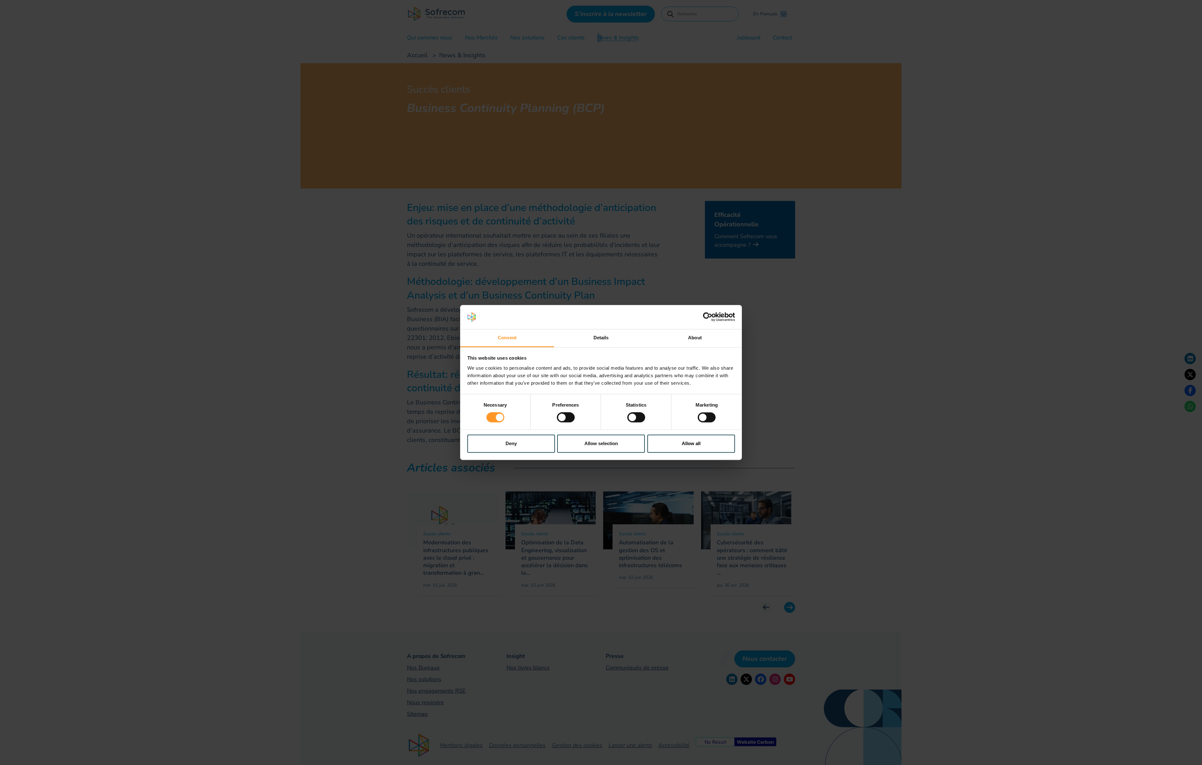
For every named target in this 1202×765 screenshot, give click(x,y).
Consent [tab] (507, 337)
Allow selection (601, 443)
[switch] (566, 418)
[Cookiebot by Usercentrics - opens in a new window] (707, 317)
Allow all (691, 443)
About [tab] (695, 337)
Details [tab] (601, 337)
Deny (511, 443)
